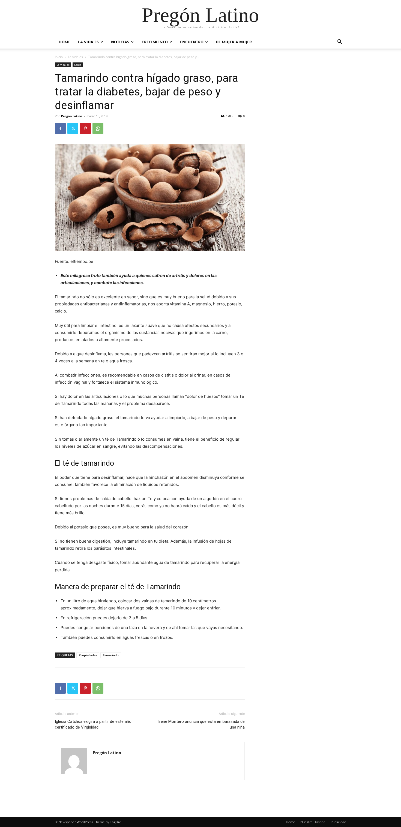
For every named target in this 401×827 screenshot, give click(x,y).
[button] (339, 42)
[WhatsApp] (97, 128)
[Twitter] (72, 128)
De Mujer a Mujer (234, 41)
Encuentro (192, 41)
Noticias (120, 41)
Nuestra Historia (312, 822)
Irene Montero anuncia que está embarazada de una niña (201, 724)
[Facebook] (60, 128)
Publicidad (338, 822)
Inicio (59, 57)
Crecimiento (155, 41)
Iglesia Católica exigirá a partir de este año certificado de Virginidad (93, 724)
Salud (77, 65)
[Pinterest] (85, 128)
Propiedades (88, 655)
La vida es (88, 41)
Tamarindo (111, 655)
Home (64, 41)
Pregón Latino (71, 116)
